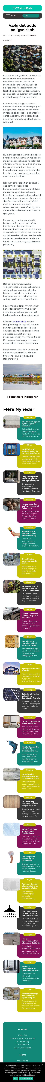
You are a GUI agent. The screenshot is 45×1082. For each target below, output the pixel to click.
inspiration (7, 40)
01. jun (29, 472)
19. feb (29, 852)
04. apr (29, 797)
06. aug (29, 770)
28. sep (30, 690)
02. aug (29, 582)
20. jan (29, 664)
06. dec (29, 527)
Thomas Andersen (28, 35)
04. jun (30, 417)
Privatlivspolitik (26, 1078)
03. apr (29, 825)
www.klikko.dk (24, 1048)
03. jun (29, 445)
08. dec (29, 500)
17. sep (29, 717)
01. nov (29, 555)
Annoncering (22, 1061)
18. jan (29, 907)
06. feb (29, 609)
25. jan (29, 637)
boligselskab (19, 321)
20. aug (29, 743)
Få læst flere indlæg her (22, 396)
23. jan (29, 880)
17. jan (29, 989)
